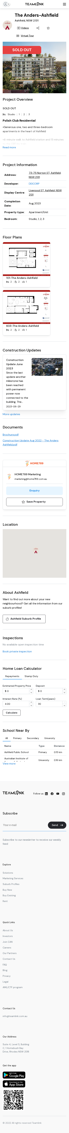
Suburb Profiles (11, 884)
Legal (5, 981)
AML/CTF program (13, 987)
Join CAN (8, 941)
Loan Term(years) (45, 698)
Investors (8, 936)
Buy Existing (9, 895)
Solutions (8, 872)
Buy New (7, 889)
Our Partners (10, 953)
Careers (7, 947)
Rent (5, 901)
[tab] (12, 676)
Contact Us (9, 958)
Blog (5, 970)
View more (9, 763)
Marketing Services (13, 878)
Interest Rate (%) (12, 698)
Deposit (40, 685)
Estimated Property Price (17, 685)
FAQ (5, 964)
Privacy (7, 975)
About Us (8, 930)
